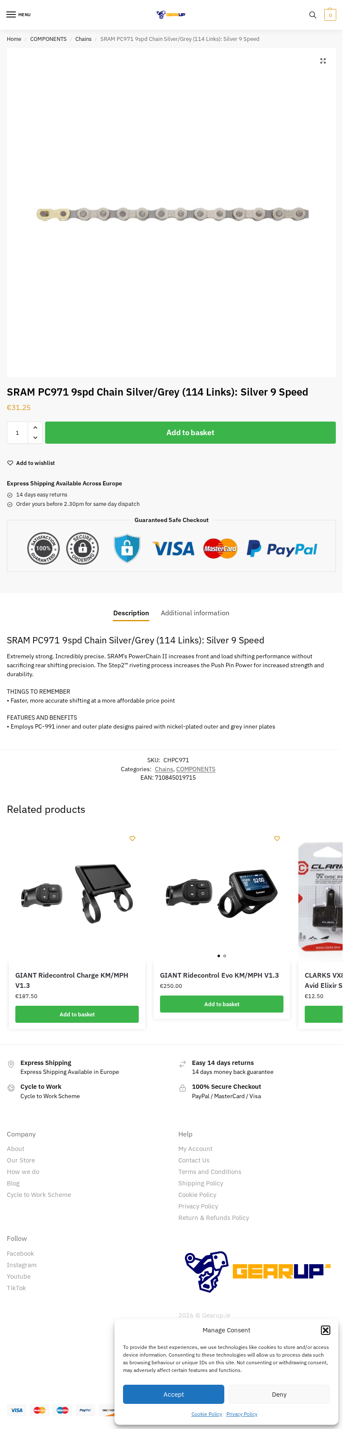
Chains (83, 39)
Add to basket (190, 432)
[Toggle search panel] (313, 15)
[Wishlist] (132, 838)
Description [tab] (131, 612)
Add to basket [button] (77, 1014)
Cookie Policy (207, 1414)
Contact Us (193, 1160)
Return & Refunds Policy (213, 1218)
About (15, 1149)
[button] (325, 1330)
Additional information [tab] (195, 612)
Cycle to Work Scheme (39, 1195)
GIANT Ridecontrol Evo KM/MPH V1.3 (219, 975)
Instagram (22, 1265)
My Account (195, 1149)
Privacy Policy (241, 1414)
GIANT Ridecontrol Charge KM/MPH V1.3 (72, 980)
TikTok (16, 1288)
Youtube (19, 1276)
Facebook (20, 1253)
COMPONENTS (48, 39)
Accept (173, 1394)
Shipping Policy (200, 1183)
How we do (23, 1172)
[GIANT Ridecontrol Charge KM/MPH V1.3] (77, 894)
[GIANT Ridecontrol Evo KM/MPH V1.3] (222, 894)
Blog (13, 1183)
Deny (279, 1394)
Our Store (21, 1160)
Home (14, 39)
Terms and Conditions (209, 1172)
